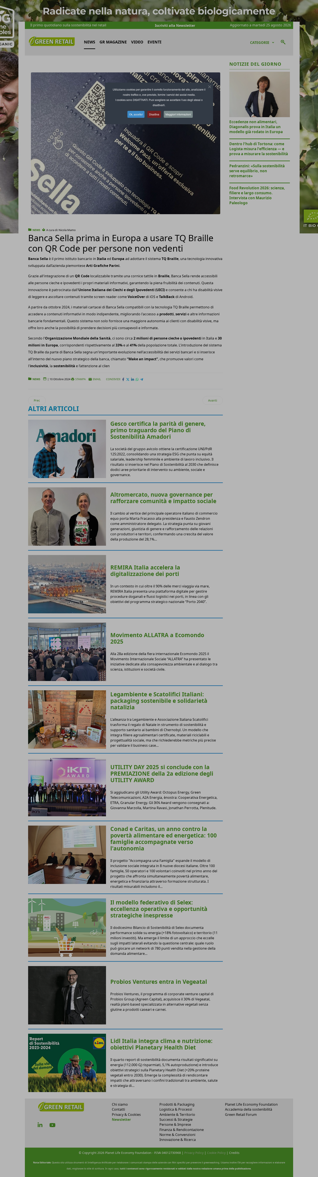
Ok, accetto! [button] (136, 114)
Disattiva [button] (154, 114)
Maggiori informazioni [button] (178, 114)
